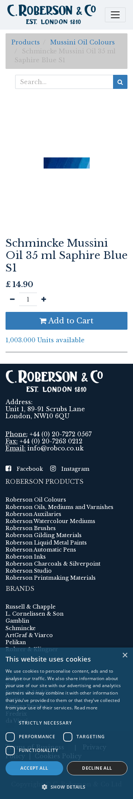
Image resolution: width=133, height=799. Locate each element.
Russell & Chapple (30, 606)
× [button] (124, 655)
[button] (66, 786)
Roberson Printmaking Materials (51, 578)
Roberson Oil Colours (36, 499)
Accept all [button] (34, 768)
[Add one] (44, 299)
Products (25, 42)
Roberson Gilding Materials (44, 535)
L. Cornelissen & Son (35, 613)
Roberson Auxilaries (33, 514)
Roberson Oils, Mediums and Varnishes (59, 507)
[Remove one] (12, 299)
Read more (86, 708)
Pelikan (16, 642)
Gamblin (17, 620)
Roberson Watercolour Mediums (50, 521)
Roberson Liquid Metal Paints (46, 542)
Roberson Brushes (31, 528)
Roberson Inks (26, 556)
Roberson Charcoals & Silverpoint (53, 563)
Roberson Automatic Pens (41, 549)
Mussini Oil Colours (82, 42)
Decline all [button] (97, 768)
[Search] (120, 82)
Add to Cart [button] (70, 320)
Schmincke (20, 628)
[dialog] (66, 723)
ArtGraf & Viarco (29, 635)
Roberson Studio (29, 570)
